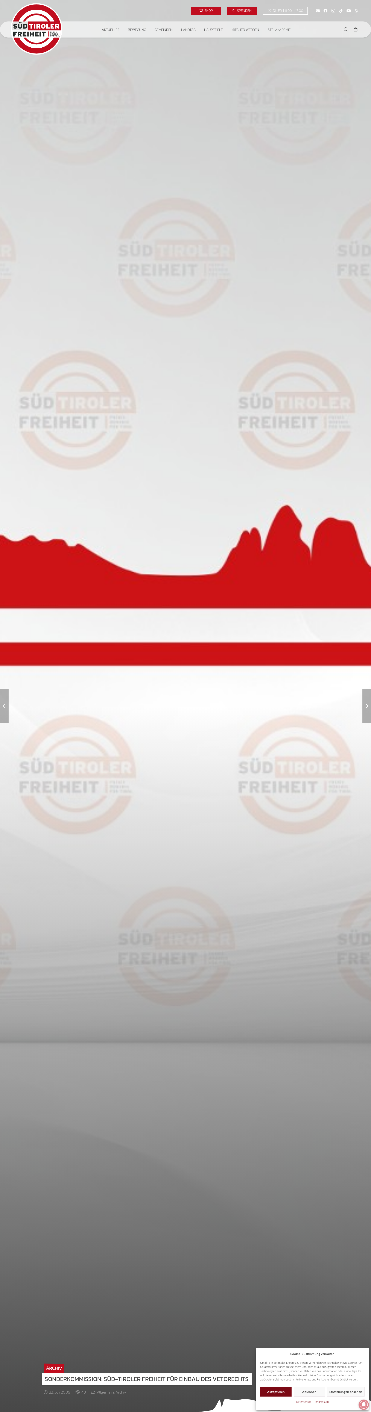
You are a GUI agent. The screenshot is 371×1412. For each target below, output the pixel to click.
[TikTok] (341, 11)
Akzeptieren (276, 1391)
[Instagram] (333, 11)
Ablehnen (309, 1391)
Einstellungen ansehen (345, 1391)
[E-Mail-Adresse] (318, 11)
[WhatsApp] (356, 11)
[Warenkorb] (355, 29)
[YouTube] (349, 11)
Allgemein (105, 1392)
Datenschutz (303, 1402)
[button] (122, 29)
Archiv (121, 1392)
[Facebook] (325, 11)
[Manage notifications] (364, 1405)
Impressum (322, 1402)
